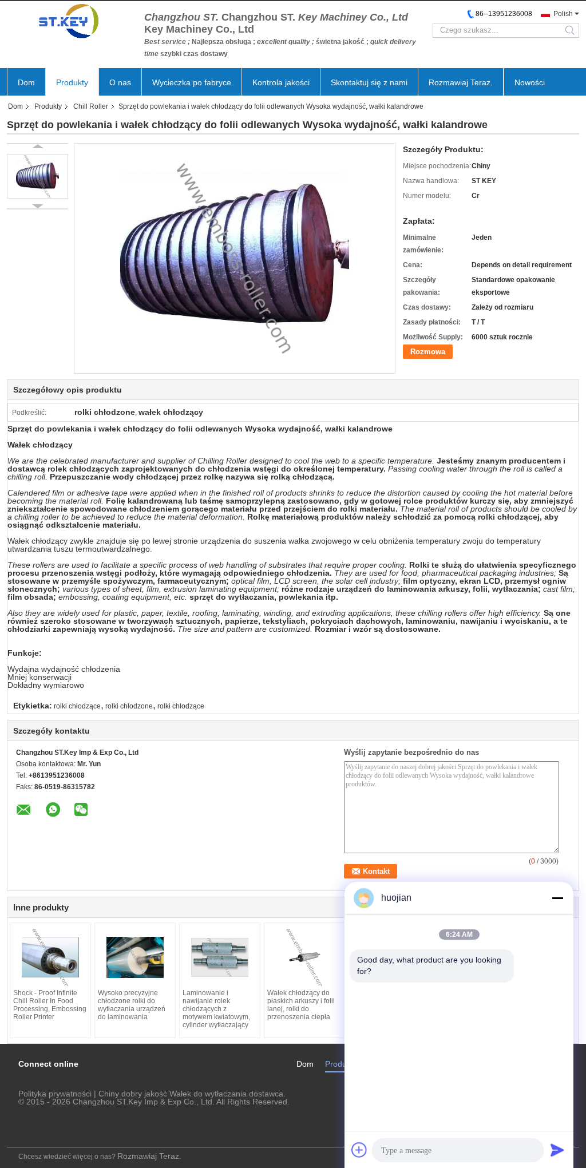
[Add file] (359, 1149)
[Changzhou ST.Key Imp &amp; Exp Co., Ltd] (70, 21)
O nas (120, 82)
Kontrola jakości (281, 82)
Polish (563, 14)
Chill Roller (90, 106)
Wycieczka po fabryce (191, 82)
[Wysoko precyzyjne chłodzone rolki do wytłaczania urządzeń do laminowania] (135, 957)
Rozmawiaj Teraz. (461, 82)
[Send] (557, 1149)
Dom (26, 82)
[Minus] (557, 898)
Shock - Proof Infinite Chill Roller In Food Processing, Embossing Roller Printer (49, 1005)
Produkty (72, 82)
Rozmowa (427, 351)
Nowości (529, 82)
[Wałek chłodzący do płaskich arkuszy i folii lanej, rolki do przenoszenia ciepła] (304, 957)
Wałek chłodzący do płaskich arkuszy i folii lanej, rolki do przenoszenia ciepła (301, 1005)
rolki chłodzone (129, 706)
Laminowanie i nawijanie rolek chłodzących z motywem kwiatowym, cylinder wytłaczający (216, 1009)
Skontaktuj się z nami (369, 82)
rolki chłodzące (77, 706)
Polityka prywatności (55, 1093)
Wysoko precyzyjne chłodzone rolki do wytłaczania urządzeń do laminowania (131, 1005)
